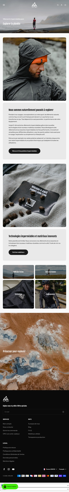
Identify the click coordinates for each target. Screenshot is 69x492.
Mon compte (7, 424)
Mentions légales (8, 461)
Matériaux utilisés (34, 434)
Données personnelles (10, 458)
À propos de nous (34, 424)
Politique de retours (9, 447)
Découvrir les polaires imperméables (24, 151)
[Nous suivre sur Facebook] (4, 469)
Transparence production (36, 437)
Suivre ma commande (10, 430)
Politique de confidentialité (12, 451)
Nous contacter (8, 427)
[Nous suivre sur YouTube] (13, 469)
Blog (29, 427)
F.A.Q (30, 430)
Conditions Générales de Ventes (13, 454)
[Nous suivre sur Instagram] (8, 469)
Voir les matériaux (18, 252)
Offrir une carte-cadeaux (11, 434)
